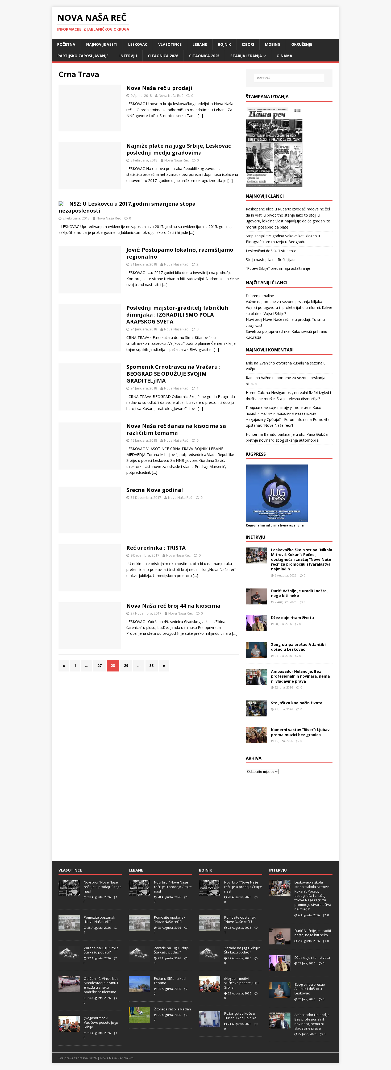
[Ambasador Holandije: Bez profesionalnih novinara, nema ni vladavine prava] (256, 682)
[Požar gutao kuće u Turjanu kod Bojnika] (209, 1024)
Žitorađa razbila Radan (172, 1009)
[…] (200, 115)
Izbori (248, 44)
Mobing (272, 44)
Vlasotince (170, 44)
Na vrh (129, 1058)
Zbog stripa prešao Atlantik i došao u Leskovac (298, 647)
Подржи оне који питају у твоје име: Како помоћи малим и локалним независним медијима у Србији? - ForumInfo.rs (283, 413)
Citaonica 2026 (163, 55)
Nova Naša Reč (171, 95)
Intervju (128, 55)
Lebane (200, 44)
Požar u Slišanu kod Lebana (170, 980)
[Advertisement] (289, 814)
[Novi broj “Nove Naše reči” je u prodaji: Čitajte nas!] (69, 893)
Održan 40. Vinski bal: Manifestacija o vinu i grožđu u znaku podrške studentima (101, 985)
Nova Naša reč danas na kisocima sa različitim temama (176, 429)
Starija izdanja (246, 55)
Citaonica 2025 (204, 55)
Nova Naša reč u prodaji (159, 88)
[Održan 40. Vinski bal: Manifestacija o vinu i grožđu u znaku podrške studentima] (69, 989)
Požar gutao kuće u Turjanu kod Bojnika (240, 1015)
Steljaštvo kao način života (296, 702)
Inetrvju (255, 537)
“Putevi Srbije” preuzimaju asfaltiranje (278, 268)
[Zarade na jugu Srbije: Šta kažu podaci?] (69, 958)
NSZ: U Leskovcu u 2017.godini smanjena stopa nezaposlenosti (127, 207)
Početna (66, 44)
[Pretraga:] (289, 78)
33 (151, 665)
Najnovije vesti (101, 44)
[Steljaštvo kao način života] (256, 713)
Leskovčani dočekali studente (271, 250)
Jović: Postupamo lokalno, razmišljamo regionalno (179, 253)
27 (99, 665)
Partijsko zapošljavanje (83, 55)
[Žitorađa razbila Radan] (139, 1020)
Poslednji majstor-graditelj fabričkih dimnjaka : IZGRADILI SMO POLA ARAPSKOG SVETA (177, 314)
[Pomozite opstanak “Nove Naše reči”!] (69, 928)
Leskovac (137, 44)
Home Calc (255, 392)
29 (126, 665)
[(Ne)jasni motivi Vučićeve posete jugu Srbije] (69, 1028)
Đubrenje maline (260, 295)
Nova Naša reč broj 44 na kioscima (173, 605)
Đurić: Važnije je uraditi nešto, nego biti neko (299, 593)
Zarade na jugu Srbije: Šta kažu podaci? (101, 950)
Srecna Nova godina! (154, 489)
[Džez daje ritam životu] (256, 628)
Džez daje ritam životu (292, 617)
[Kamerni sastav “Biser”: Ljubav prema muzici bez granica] (256, 740)
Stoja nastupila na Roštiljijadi (270, 259)
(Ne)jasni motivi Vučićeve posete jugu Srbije (101, 1022)
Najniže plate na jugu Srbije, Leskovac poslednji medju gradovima (178, 149)
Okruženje (301, 44)
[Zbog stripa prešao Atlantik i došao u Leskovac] (256, 655)
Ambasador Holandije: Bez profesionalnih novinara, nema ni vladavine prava (300, 676)
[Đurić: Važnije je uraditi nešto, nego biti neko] (256, 601)
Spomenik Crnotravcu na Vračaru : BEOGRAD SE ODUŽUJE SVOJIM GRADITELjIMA (173, 373)
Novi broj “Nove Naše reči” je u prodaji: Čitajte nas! (103, 887)
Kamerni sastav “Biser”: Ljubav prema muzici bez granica (300, 732)
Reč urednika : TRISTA (156, 547)
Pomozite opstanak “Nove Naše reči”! (99, 919)
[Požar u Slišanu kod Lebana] (139, 989)
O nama (284, 55)
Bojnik (224, 44)
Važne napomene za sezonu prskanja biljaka (284, 301)
